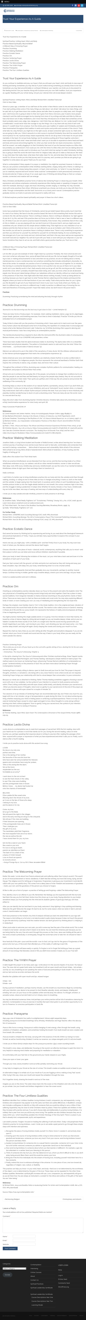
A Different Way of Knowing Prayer (15, 46)
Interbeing (34, 1268)
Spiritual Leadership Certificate (41, 1288)
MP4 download (52, 515)
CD (50, 519)
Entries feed (62, 1279)
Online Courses (35, 1272)
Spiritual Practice (34, 30)
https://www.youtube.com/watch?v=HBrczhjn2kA (43, 433)
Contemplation (20, 30)
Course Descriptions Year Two (42, 1301)
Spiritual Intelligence (62, 1315)
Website (6, 1244)
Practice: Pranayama (10, 68)
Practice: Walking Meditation (13, 51)
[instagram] (82, 5)
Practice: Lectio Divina (11, 60)
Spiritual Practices (36, 1284)
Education (36, 1315)
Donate (7, 1275)
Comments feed (64, 1283)
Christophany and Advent (72, 1199)
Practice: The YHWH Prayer (13, 65)
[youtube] (78, 5)
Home (30, 1315)
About (32, 1276)
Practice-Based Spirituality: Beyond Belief (18, 44)
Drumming (6, 296)
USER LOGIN (63, 1265)
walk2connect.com (36, 503)
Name (5, 1236)
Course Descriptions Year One (42, 1297)
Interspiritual (27, 30)
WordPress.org (63, 1287)
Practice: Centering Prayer (12, 58)
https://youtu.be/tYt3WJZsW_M (14, 407)
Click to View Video (9, 102)
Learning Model (37, 1305)
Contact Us (34, 1280)
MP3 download (57, 519)
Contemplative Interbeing (47, 30)
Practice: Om (7, 56)
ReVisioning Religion (12, 1199)
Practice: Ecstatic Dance (11, 53)
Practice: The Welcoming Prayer (14, 63)
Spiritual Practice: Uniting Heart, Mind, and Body (20, 41)
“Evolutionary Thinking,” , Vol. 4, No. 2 (52, 500)
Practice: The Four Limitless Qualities (16, 70)
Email (5, 1240)
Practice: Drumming (10, 48)
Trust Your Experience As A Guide (14, 37)
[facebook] (72, 5)
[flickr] (75, 5)
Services (81, 1315)
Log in (60, 1275)
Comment (7, 1216)
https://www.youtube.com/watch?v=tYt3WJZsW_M (51, 428)
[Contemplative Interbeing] (10, 11)
